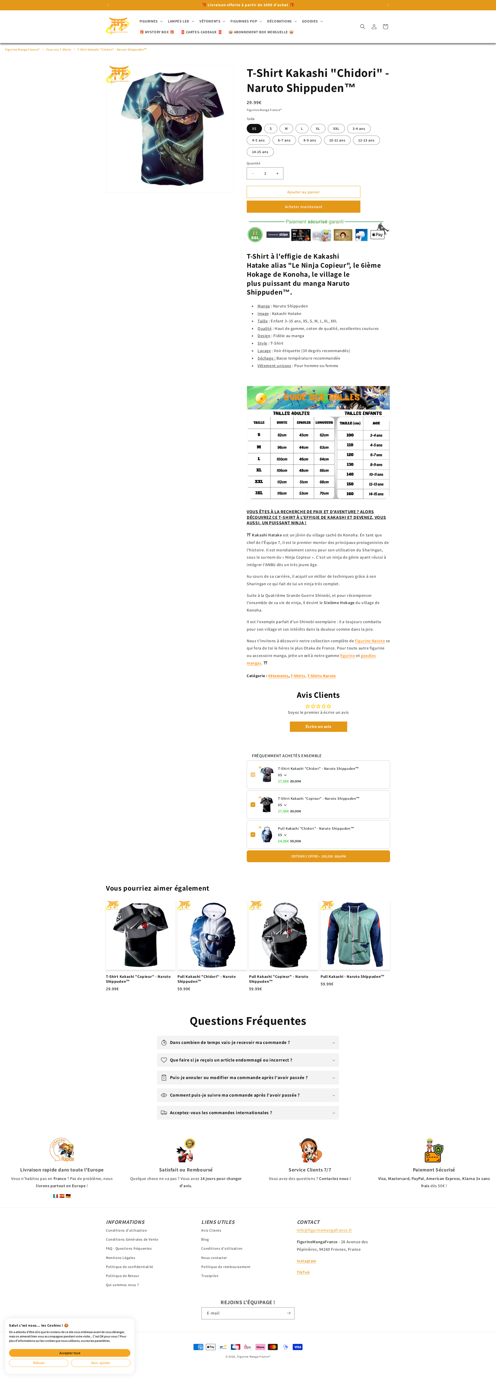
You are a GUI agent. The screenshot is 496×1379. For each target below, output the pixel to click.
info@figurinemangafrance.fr (324, 1230)
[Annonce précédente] (107, 5)
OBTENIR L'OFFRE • (318, 856)
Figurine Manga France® (22, 49)
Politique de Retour (122, 1275)
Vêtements (278, 675)
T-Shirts (298, 675)
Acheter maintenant (303, 206)
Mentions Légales (120, 1257)
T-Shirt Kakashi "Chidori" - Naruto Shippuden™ (112, 49)
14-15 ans (260, 151)
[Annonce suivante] (388, 5)
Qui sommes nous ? (122, 1284)
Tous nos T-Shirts (58, 49)
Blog (205, 1239)
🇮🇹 (55, 1196)
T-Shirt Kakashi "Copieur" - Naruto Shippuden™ (319, 798)
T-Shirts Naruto (321, 675)
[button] (150, 21)
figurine (347, 655)
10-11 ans (337, 140)
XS (254, 128)
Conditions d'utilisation (126, 1230)
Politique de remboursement (226, 1266)
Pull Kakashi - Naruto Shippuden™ (353, 976)
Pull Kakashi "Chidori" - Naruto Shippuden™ (316, 828)
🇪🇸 (62, 1196)
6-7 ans (284, 140)
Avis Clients (211, 1230)
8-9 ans (310, 140)
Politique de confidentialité (129, 1266)
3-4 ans (359, 128)
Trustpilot (209, 1275)
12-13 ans (366, 140)
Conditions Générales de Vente (132, 1239)
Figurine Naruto (370, 641)
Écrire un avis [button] (318, 726)
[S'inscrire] (288, 1313)
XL (318, 128)
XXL (336, 128)
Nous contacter (214, 1257)
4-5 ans (258, 140)
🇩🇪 (68, 1196)
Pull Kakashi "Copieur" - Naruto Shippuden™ (278, 979)
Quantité (253, 163)
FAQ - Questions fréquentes (129, 1248)
